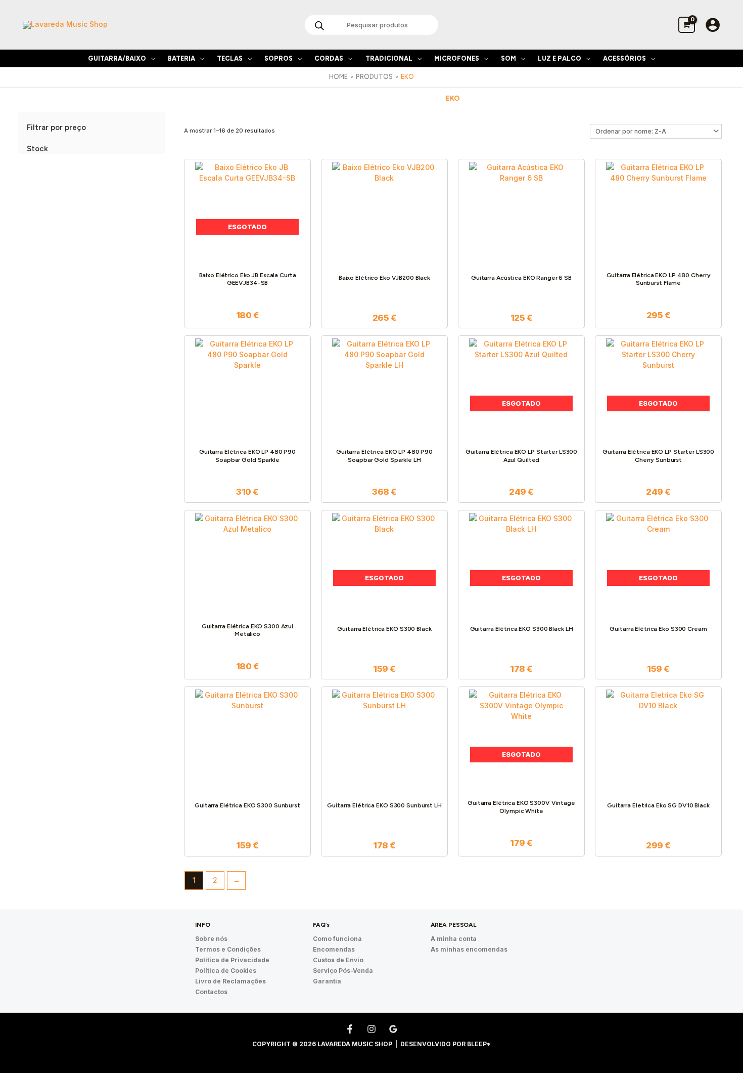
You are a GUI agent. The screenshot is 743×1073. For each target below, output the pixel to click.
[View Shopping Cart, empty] (686, 24)
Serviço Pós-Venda (343, 970)
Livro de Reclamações (230, 981)
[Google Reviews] (393, 1029)
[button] (150, 58)
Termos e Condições (228, 949)
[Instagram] (371, 1029)
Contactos (211, 992)
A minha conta (454, 938)
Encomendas (334, 949)
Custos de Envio (338, 960)
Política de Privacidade (232, 960)
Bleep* (479, 1044)
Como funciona (337, 938)
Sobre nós (211, 938)
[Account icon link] (712, 24)
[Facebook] (349, 1029)
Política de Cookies (225, 970)
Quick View (247, 257)
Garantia (327, 981)
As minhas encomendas (469, 949)
